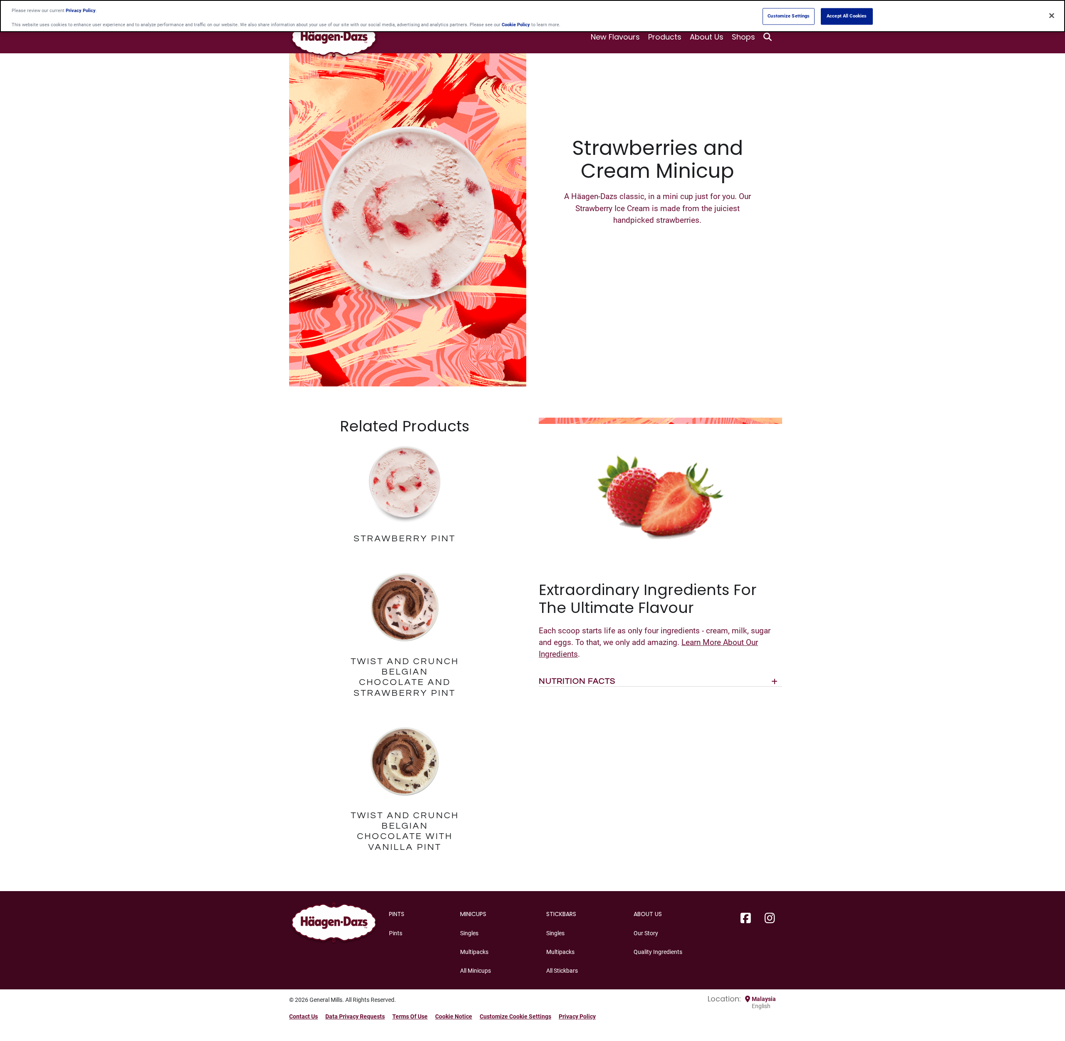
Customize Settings (789, 16)
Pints (395, 933)
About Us (706, 37)
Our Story (646, 933)
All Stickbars (562, 970)
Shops (743, 37)
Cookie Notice (453, 1016)
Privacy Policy (577, 1016)
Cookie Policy (516, 25)
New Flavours (615, 37)
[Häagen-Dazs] (334, 924)
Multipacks (474, 952)
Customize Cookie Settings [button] (515, 1016)
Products (664, 37)
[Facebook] (746, 918)
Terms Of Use (410, 1016)
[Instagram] (770, 918)
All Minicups (475, 970)
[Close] (1052, 15)
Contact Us (303, 1016)
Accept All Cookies (847, 16)
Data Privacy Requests (355, 1016)
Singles (469, 933)
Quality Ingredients (658, 952)
